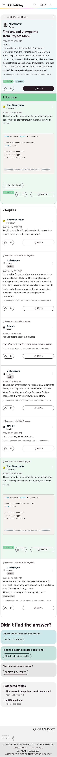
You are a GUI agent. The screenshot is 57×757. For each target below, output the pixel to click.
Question (19, 81)
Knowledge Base (13, 704)
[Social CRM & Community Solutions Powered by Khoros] (8, 737)
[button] (5, 88)
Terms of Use (36, 748)
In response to (19, 255)
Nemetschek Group (42, 754)
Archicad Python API (15, 695)
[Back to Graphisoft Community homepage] (16, 5)
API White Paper (14, 700)
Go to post (14, 185)
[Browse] (4, 5)
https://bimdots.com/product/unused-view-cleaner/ (27, 344)
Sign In (51, 5)
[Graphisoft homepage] (44, 730)
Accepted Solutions (17, 656)
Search (35, 5)
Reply (40, 88)
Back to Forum (13, 639)
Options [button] (52, 16)
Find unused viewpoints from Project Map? (28, 691)
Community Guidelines (28, 751)
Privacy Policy (20, 748)
